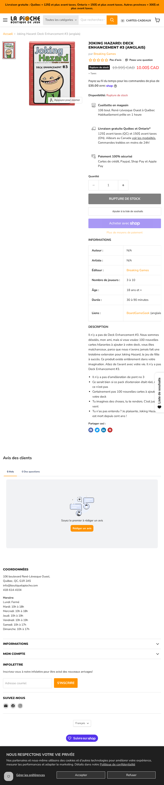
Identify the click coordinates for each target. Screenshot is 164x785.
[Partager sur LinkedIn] (103, 430)
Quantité (93, 176)
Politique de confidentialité (117, 764)
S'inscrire (65, 683)
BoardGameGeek (138, 313)
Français (80, 723)
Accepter (81, 775)
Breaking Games (105, 54)
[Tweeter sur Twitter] (97, 430)
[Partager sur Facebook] (90, 430)
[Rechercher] (112, 20)
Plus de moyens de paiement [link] (125, 232)
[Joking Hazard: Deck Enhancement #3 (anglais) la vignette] (9, 50)
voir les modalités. (144, 138)
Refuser (131, 775)
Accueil (8, 34)
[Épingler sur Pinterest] (110, 430)
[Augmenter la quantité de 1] (123, 185)
